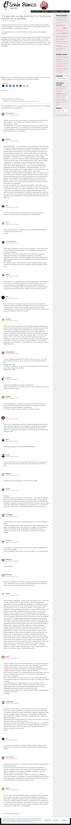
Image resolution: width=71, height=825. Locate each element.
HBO (65, 28)
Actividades (45, 11)
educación (58, 22)
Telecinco (64, 46)
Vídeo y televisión (17, 98)
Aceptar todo (47, 820)
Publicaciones (54, 11)
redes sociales (62, 43)
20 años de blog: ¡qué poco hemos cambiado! (61, 95)
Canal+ (65, 19)
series (59, 46)
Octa (13, 32)
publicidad (64, 41)
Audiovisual (63, 17)
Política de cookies (28, 821)
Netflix (64, 33)
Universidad (58, 50)
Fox (61, 28)
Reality (57, 43)
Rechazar (56, 820)
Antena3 (57, 17)
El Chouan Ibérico (11, 241)
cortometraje (59, 21)
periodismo (61, 36)
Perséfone (9, 540)
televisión (59, 48)
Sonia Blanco (59, 86)
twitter (64, 48)
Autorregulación (60, 19)
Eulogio (8, 454)
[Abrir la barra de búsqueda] (68, 11)
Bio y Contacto (35, 11)
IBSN (57, 115)
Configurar (64, 820)
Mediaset (64, 30)
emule (7, 222)
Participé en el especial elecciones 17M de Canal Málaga (62, 70)
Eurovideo (58, 28)
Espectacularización (7, 98)
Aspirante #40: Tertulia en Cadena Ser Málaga (13, 99)
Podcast (62, 11)
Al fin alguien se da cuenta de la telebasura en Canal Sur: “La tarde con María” (21, 101)
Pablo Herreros (10, 113)
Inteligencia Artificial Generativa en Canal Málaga (61, 102)
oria (7, 417)
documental (65, 21)
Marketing (59, 30)
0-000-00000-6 (64, 115)
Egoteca (60, 25)
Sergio (7, 656)
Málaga (58, 33)
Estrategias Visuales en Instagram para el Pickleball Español (62, 64)
